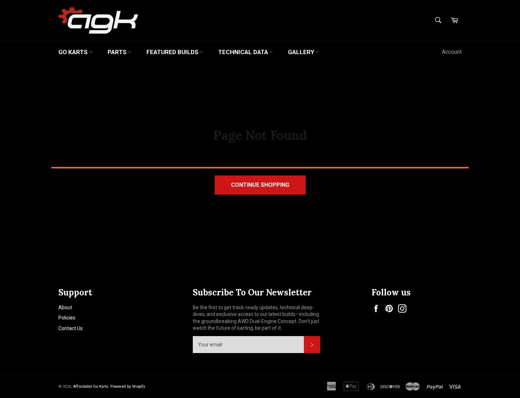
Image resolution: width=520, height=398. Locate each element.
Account (452, 51)
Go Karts (73, 52)
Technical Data (244, 52)
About (65, 307)
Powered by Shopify (127, 386)
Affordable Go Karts (90, 386)
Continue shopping (260, 184)
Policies (66, 318)
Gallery (302, 52)
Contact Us (70, 328)
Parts (118, 52)
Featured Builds (173, 52)
